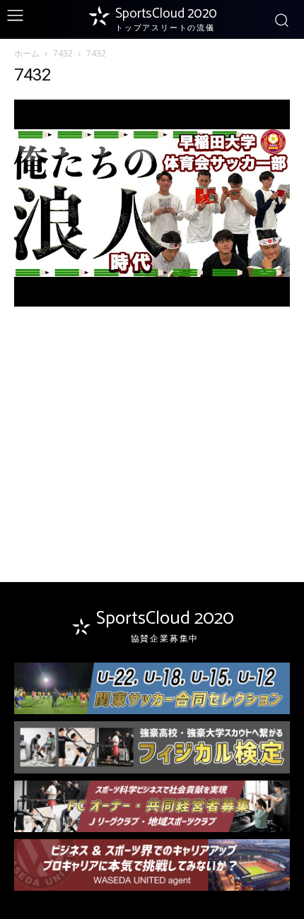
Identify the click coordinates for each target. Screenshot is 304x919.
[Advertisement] (152, 424)
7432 (63, 53)
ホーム (27, 53)
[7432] (152, 303)
